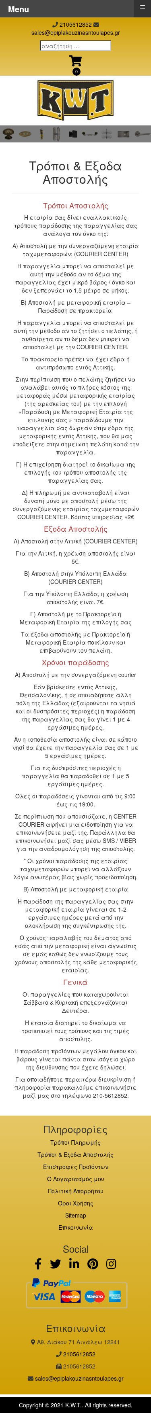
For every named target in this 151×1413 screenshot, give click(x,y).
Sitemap (75, 1215)
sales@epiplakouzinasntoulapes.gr (75, 32)
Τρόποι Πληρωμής (75, 1142)
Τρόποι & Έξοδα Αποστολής (75, 1154)
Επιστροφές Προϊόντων (75, 1167)
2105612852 (76, 24)
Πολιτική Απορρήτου (75, 1191)
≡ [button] (142, 7)
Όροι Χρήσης (75, 1203)
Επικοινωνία (75, 1227)
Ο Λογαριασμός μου (75, 1179)
